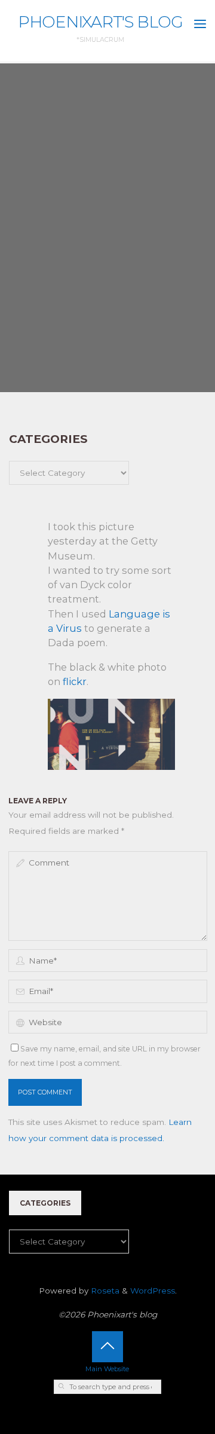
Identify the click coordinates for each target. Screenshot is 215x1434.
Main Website (107, 1369)
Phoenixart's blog (100, 22)
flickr (75, 681)
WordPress (152, 1290)
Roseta (103, 1290)
